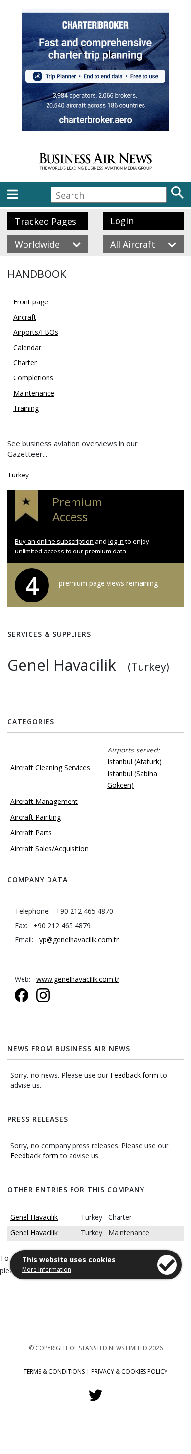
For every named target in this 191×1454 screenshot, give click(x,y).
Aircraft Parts (31, 832)
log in (116, 541)
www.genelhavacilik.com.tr (77, 979)
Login (122, 220)
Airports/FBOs (35, 332)
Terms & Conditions (54, 1371)
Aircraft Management (44, 801)
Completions (33, 377)
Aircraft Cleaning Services (50, 767)
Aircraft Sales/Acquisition (49, 848)
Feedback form (134, 1074)
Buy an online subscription (54, 541)
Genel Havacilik (34, 1217)
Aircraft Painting (35, 817)
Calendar (27, 347)
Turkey (18, 474)
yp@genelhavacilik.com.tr (79, 939)
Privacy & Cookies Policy (129, 1371)
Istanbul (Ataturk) (134, 761)
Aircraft (24, 317)
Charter (25, 362)
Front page (30, 301)
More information (46, 1269)
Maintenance (33, 393)
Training (26, 408)
